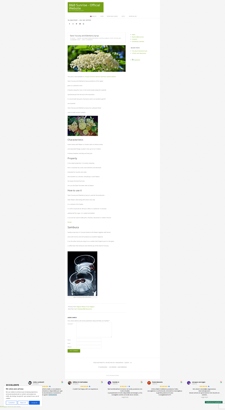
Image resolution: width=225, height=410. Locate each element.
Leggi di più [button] (125, 397)
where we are (133, 16)
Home (102, 16)
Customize (11, 403)
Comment (70, 324)
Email (69, 343)
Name (69, 340)
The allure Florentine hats (139, 51)
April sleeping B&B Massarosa (83, 309)
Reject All (23, 403)
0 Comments (89, 40)
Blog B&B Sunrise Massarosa (90, 38)
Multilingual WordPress (7, 406)
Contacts (134, 39)
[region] (23, 396)
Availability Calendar (138, 41)
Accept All (34, 403)
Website (70, 347)
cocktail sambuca (104, 38)
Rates (123, 16)
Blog (73, 38)
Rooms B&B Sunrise (112, 16)
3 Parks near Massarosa (139, 53)
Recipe (70, 222)
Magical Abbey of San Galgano (85, 306)
